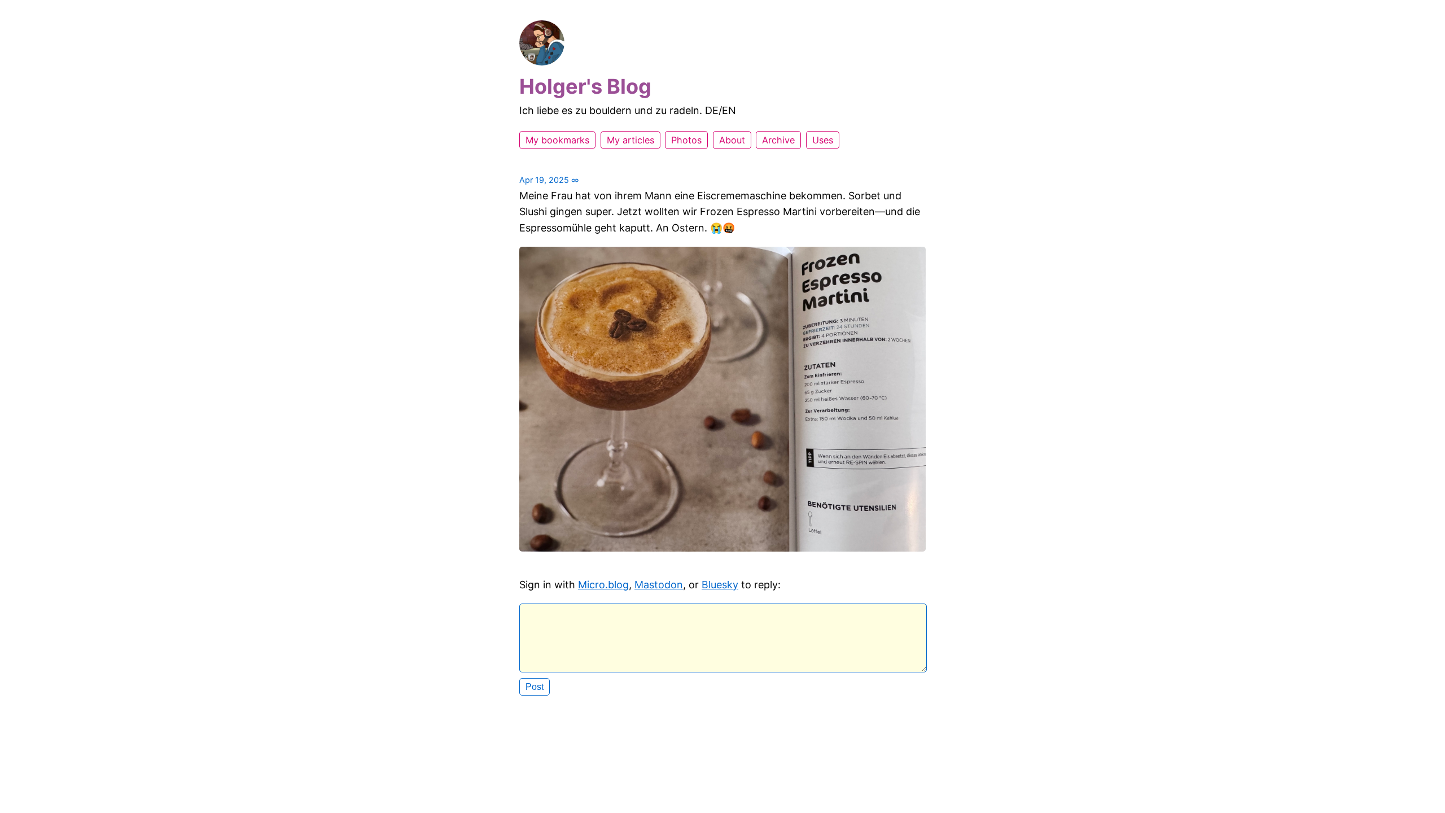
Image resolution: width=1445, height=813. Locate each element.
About (732, 140)
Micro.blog (603, 585)
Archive (778, 140)
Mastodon (658, 585)
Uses (822, 140)
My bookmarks (557, 140)
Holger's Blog (585, 86)
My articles (630, 140)
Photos (686, 140)
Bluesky (720, 585)
